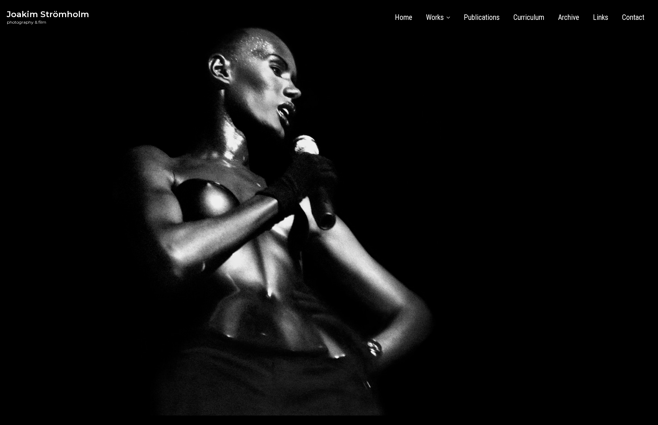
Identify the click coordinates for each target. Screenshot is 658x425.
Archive (568, 17)
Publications (482, 17)
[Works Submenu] (450, 17)
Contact (633, 17)
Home (403, 17)
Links (600, 17)
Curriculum (528, 17)
